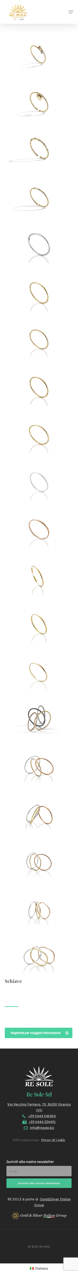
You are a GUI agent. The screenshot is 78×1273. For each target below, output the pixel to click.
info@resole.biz (42, 1128)
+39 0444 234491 (42, 1122)
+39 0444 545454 (41, 1116)
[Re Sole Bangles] (40, 56)
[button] (71, 12)
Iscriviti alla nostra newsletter (30, 1162)
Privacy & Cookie (53, 1140)
